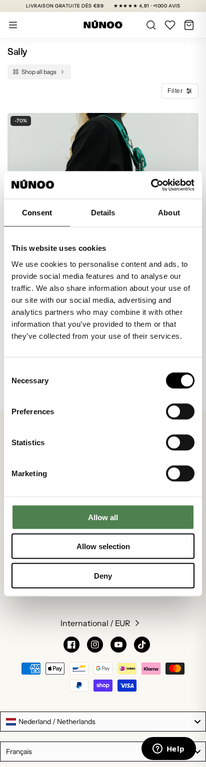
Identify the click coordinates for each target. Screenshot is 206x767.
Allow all (103, 517)
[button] (189, 24)
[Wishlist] (170, 24)
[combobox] (103, 722)
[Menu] (13, 24)
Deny (103, 575)
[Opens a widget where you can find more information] (168, 749)
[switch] (180, 411)
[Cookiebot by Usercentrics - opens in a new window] (150, 184)
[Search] (151, 24)
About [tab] (169, 212)
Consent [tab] (37, 212)
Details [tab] (103, 212)
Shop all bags (39, 71)
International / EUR (95, 623)
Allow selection (103, 546)
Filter (175, 90)
